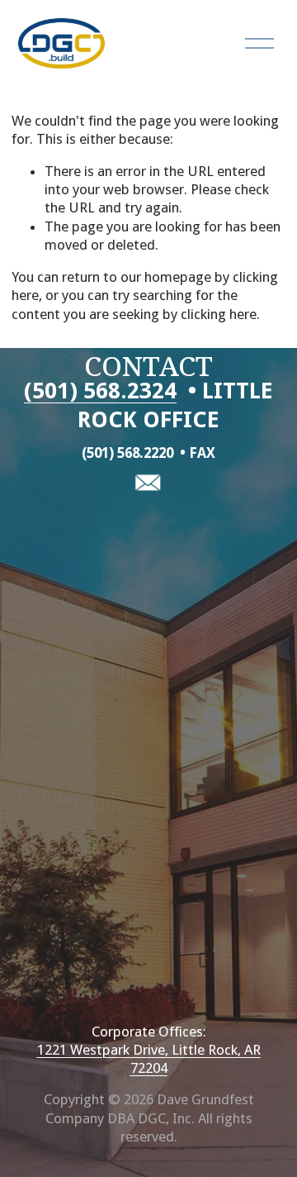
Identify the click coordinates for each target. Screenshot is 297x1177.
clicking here (219, 314)
